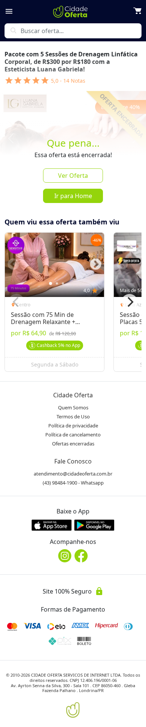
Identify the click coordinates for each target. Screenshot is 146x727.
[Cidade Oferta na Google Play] (94, 525)
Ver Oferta (73, 175)
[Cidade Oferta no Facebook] (81, 555)
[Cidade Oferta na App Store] (51, 525)
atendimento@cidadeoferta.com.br (73, 473)
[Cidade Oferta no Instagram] (65, 555)
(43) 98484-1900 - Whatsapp (73, 482)
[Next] (129, 302)
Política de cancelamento (73, 434)
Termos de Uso (73, 416)
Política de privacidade (73, 425)
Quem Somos (73, 407)
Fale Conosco (73, 461)
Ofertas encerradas (73, 443)
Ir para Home (73, 196)
